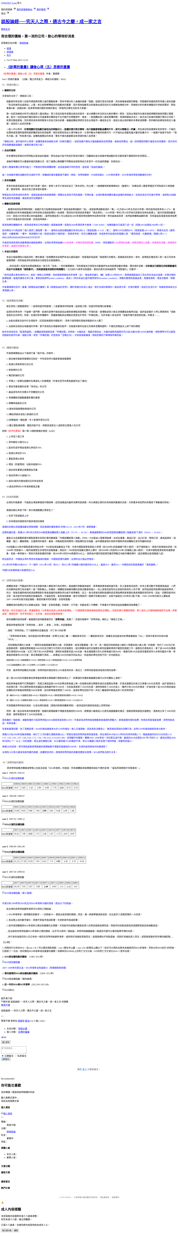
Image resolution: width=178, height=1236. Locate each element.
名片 (9, 55)
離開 (16, 1230)
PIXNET (68, 1197)
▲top (3, 1037)
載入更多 (5, 1042)
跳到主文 (5, 29)
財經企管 (22, 1028)
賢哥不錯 (5, 1005)
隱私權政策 (104, 1197)
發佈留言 (5, 1059)
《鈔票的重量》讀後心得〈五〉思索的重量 (38, 67)
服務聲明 (115, 1197)
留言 (27, 1021)
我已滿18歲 (6, 1230)
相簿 (9, 48)
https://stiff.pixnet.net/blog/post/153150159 (21, 237)
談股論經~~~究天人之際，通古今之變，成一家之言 (51, 21)
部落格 (10, 52)
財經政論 (23, 43)
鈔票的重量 (23, 1032)
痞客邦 (21, 1021)
